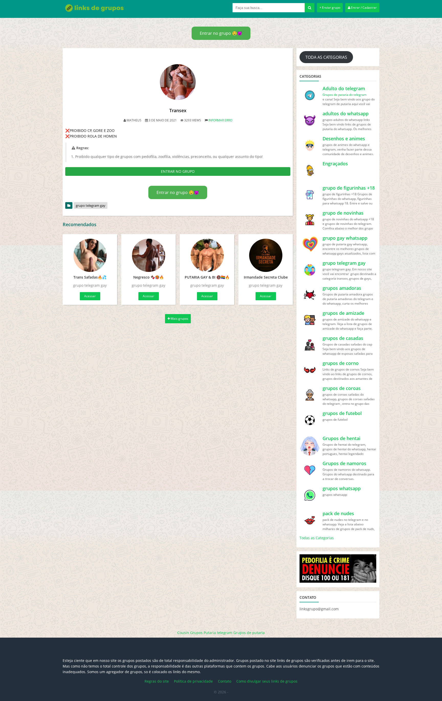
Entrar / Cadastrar (363, 7)
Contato (224, 681)
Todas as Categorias (317, 537)
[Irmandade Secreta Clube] (265, 255)
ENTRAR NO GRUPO (178, 171)
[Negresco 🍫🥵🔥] (148, 255)
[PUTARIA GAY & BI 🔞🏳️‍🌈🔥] (207, 255)
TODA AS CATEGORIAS (326, 57)
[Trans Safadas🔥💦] (90, 255)
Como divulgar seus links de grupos (266, 681)
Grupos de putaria (249, 632)
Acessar (90, 296)
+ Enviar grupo (329, 7)
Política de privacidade (193, 681)
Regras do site (157, 681)
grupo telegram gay (90, 205)
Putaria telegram (218, 632)
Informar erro (220, 120)
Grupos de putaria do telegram (345, 95)
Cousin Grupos (190, 632)
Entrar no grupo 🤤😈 (221, 33)
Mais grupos (179, 318)
